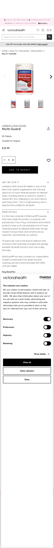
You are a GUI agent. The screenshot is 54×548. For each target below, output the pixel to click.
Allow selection (27, 371)
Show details (40, 354)
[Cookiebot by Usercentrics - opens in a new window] (39, 277)
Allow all (27, 362)
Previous (4, 77)
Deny (27, 379)
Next (50, 77)
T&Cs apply (42, 44)
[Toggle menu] (3, 30)
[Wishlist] (38, 30)
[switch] (47, 327)
